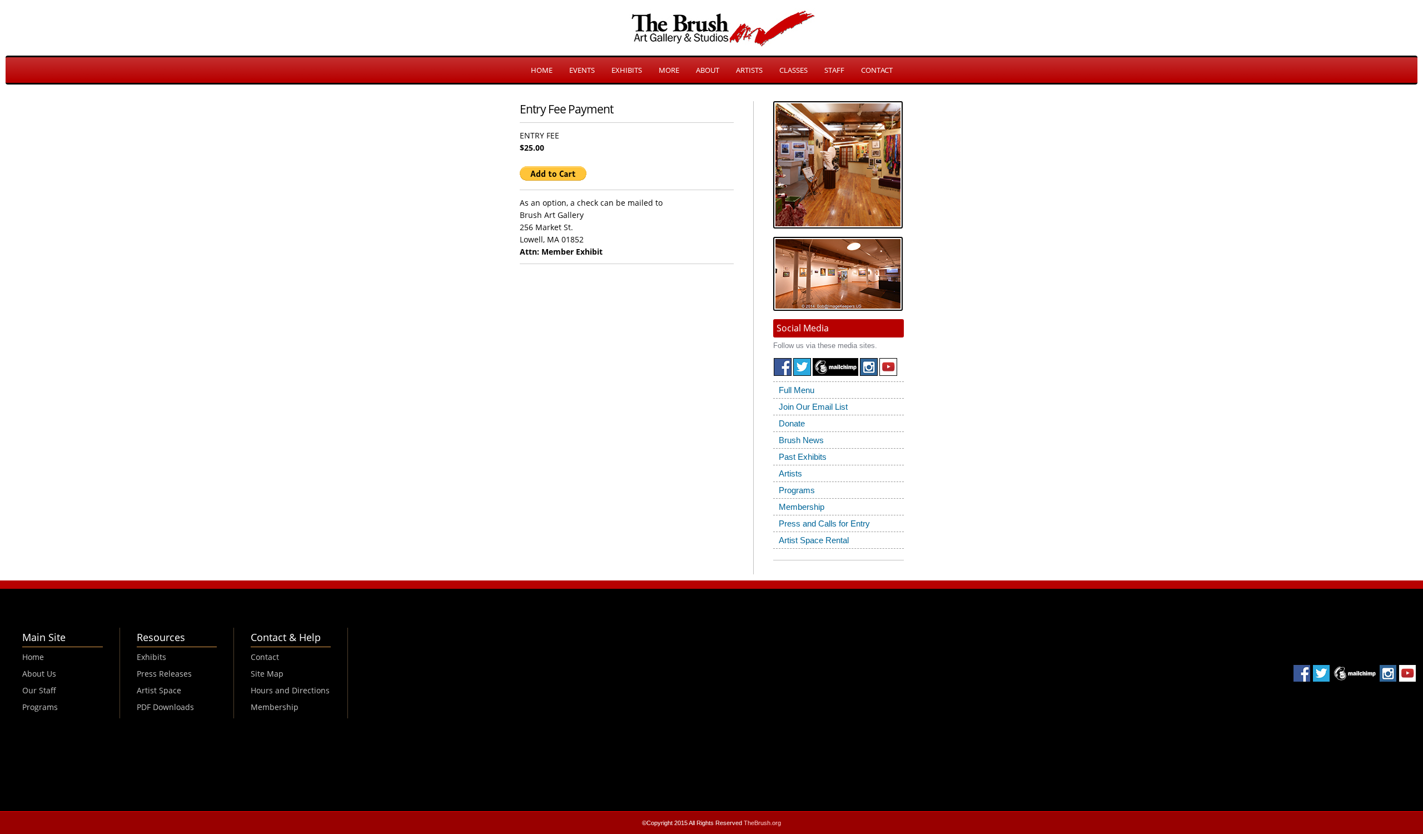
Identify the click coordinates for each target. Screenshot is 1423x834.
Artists (790, 473)
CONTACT (877, 70)
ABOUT (707, 70)
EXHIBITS (626, 70)
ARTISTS (749, 70)
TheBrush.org (762, 823)
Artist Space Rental (814, 540)
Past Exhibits (803, 456)
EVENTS (582, 70)
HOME (542, 70)
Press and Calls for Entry (824, 523)
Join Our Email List (813, 406)
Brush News (801, 440)
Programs (797, 490)
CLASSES (793, 70)
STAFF (834, 70)
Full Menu (796, 390)
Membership (801, 507)
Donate (792, 423)
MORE (669, 70)
